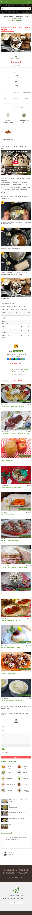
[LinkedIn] (18, 359)
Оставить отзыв (17, 363)
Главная (13, 18)
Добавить (16, 757)
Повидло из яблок (7, 461)
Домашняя (5, 95)
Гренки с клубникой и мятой (10, 620)
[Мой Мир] (12, 359)
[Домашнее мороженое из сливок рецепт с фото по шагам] (16, 42)
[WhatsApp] (22, 359)
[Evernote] (16, 359)
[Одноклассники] (10, 359)
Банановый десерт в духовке (11, 487)
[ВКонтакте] (8, 359)
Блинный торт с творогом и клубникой (14, 567)
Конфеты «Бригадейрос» (9, 674)
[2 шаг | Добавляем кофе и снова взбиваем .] (16, 237)
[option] (16, 845)
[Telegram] (24, 359)
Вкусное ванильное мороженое (11, 700)
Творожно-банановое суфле (10, 647)
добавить (26, 369)
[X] (14, 359)
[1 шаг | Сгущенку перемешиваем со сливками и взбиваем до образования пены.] (16, 211)
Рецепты (19, 18)
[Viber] (20, 359)
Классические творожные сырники (12, 406)
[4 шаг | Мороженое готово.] (16, 287)
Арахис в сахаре (6, 594)
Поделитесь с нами (17, 877)
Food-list (5, 1)
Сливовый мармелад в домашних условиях (15, 433)
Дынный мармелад (7, 514)
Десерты (16, 95)
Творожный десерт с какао (10, 541)
